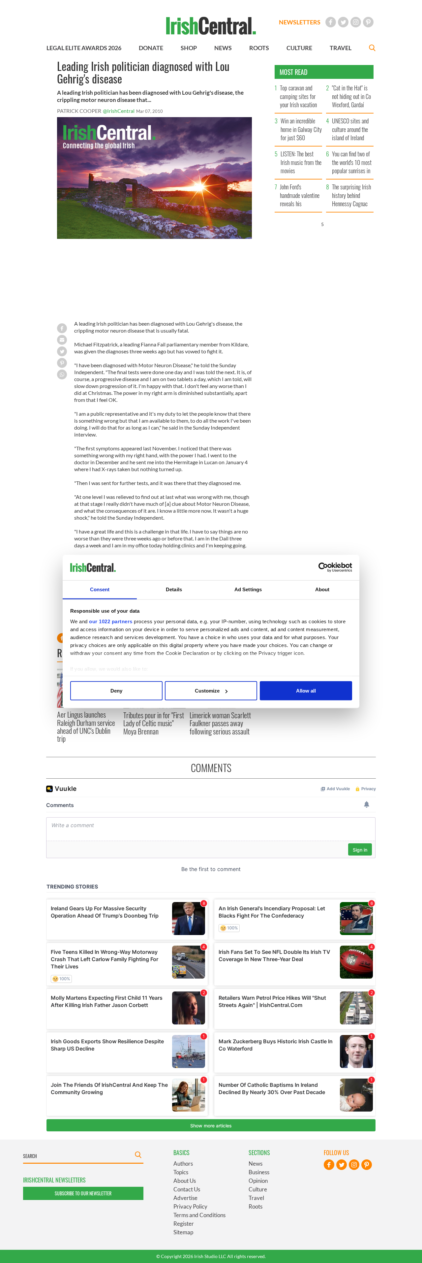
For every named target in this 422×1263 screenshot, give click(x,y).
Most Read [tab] (294, 72)
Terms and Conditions (199, 1215)
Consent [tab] (100, 589)
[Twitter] (343, 22)
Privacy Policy (190, 1206)
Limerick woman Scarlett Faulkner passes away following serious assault (220, 723)
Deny (116, 691)
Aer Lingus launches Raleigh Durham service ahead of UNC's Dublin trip (86, 726)
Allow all (306, 691)
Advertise (185, 1197)
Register (183, 1223)
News (255, 1163)
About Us (184, 1180)
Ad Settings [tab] (248, 589)
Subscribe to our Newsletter (83, 1193)
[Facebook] (330, 22)
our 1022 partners (111, 621)
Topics (180, 1172)
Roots (255, 1206)
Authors (183, 1163)
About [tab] (322, 589)
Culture (258, 1189)
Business (259, 1172)
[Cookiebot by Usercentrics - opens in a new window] (323, 567)
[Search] (372, 49)
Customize (207, 691)
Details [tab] (174, 589)
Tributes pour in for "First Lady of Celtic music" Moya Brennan (153, 723)
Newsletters (299, 22)
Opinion (258, 1180)
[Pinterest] (368, 22)
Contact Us (186, 1189)
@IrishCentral (119, 111)
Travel (256, 1197)
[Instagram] (355, 22)
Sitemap (183, 1232)
